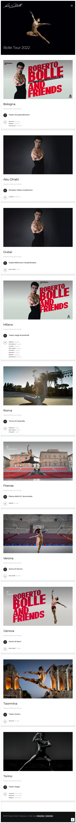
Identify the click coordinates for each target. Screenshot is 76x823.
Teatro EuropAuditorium (19, 115)
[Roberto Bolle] (12, 5)
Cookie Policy (49, 816)
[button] (71, 6)
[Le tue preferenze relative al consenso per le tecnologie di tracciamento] (73, 820)
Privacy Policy (40, 816)
